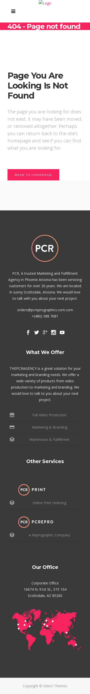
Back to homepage (33, 175)
